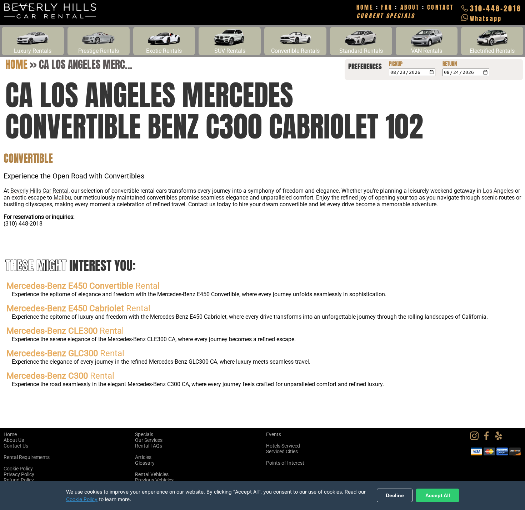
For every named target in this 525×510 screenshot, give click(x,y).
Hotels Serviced (283, 446)
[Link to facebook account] (488, 438)
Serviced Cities (282, 451)
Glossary (145, 463)
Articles (143, 457)
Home (16, 64)
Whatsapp (486, 18)
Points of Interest (285, 463)
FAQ (386, 7)
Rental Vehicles (152, 474)
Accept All (437, 495)
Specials (144, 434)
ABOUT (410, 7)
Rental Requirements (27, 457)
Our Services (148, 440)
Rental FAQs (148, 446)
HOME (365, 7)
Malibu (62, 197)
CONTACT (440, 7)
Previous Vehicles (154, 480)
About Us (14, 440)
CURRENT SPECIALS (385, 15)
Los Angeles (498, 190)
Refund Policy (19, 480)
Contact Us (16, 446)
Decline (395, 495)
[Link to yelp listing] (500, 438)
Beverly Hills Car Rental (39, 190)
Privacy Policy (19, 474)
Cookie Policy (18, 468)
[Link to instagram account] (476, 438)
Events (273, 434)
